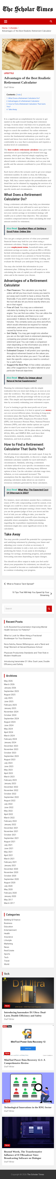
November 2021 (11, 831)
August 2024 (9, 722)
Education (8, 926)
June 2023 (8, 766)
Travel (6, 961)
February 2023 (10, 780)
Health (7, 933)
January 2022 (10, 824)
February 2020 (10, 893)
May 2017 (8, 899)
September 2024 (11, 718)
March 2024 (9, 735)
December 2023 (11, 746)
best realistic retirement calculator (23, 150)
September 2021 (11, 838)
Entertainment (10, 930)
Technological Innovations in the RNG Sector (28, 1107)
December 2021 (11, 828)
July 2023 (8, 763)
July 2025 (8, 698)
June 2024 (8, 725)
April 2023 (8, 773)
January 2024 (10, 742)
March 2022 (9, 817)
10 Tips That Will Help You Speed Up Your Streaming (30, 593)
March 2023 (9, 776)
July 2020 (8, 886)
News (6, 947)
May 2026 (8, 681)
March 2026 (9, 684)
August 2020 (9, 882)
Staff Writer (9, 87)
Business (8, 923)
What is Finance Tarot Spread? (20, 584)
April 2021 (8, 855)
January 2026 (10, 688)
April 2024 (8, 732)
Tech (6, 957)
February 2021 (10, 862)
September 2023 (11, 756)
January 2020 (10, 896)
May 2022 (8, 811)
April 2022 (8, 814)
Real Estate (9, 950)
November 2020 (11, 872)
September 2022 (11, 797)
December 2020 (11, 869)
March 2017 (9, 903)
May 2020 (8, 889)
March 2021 (9, 858)
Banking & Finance (12, 920)
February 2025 (10, 705)
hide (19, 95)
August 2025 (9, 694)
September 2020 (11, 879)
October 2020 (10, 876)
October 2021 (10, 835)
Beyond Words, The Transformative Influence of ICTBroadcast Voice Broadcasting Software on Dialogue (23, 1154)
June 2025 (8, 701)
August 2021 (9, 841)
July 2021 (8, 845)
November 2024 (11, 711)
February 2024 (10, 739)
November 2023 (11, 749)
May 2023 (8, 770)
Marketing (8, 943)
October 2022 (10, 794)
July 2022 (8, 804)
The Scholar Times (35, 1174)
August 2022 (9, 800)
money (49, 410)
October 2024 (10, 715)
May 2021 (8, 852)
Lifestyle (9, 73)
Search (49, 609)
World (6, 964)
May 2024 (8, 729)
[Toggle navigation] (5, 21)
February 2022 (10, 821)
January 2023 (10, 783)
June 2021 (8, 848)
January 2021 (10, 865)
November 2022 (11, 790)
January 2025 (10, 708)
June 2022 (8, 807)
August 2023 (9, 759)
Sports (7, 954)
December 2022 (11, 787)
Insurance (8, 937)
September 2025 (11, 691)
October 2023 (10, 753)
